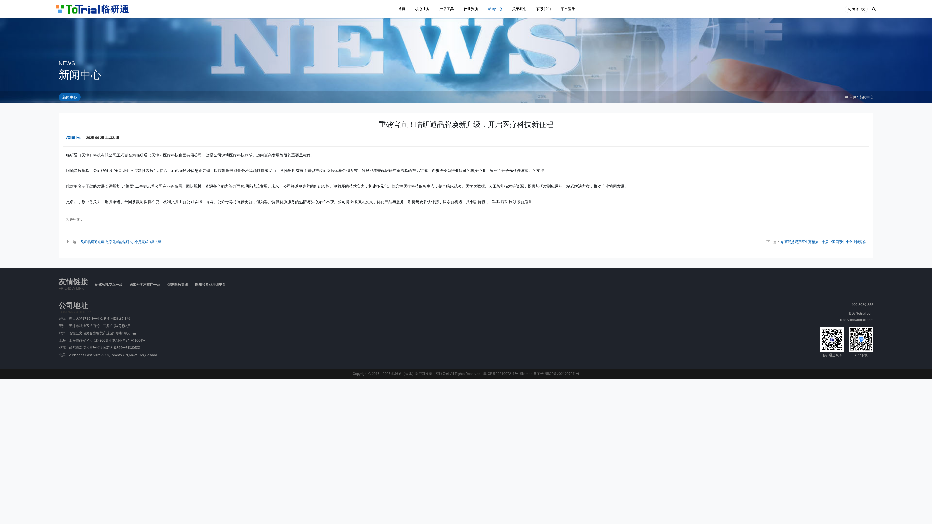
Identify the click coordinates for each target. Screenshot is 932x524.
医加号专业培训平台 (210, 284)
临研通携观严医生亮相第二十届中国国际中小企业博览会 (823, 242)
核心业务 (422, 9)
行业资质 (471, 9)
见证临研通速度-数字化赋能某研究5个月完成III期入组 (120, 242)
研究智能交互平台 (108, 284)
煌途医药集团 (177, 284)
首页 (401, 9)
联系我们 (543, 9)
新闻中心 (495, 9)
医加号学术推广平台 (145, 284)
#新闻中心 (74, 137)
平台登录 (568, 9)
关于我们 (519, 9)
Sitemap (526, 374)
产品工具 (446, 9)
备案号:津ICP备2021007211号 (556, 374)
